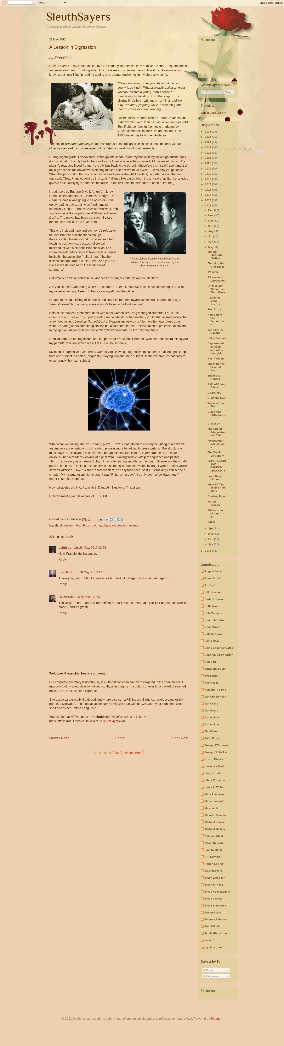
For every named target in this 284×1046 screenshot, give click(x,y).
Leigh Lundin (68, 547)
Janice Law (212, 717)
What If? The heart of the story (216, 488)
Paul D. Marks (214, 849)
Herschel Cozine (215, 689)
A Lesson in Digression (216, 279)
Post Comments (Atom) (128, 752)
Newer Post (59, 738)
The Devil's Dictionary (215, 454)
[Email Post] (100, 519)
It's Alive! (213, 271)
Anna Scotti (212, 578)
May (211, 247)
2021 (208, 157)
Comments (212, 976)
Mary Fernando (214, 801)
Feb (211, 539)
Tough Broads (213, 503)
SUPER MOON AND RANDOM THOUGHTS (216, 465)
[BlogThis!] (111, 519)
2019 (208, 168)
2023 (208, 147)
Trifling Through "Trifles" (214, 255)
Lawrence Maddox (217, 766)
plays (106, 525)
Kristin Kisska (214, 759)
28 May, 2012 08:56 (92, 547)
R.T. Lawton (212, 856)
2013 (208, 200)
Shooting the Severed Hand (216, 367)
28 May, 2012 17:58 (92, 572)
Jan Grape (211, 703)
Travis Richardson (217, 933)
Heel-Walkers (215, 358)
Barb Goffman (214, 599)
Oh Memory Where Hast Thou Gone (216, 289)
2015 (208, 189)
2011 (208, 550)
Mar (211, 533)
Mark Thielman (214, 794)
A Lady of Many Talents (213, 301)
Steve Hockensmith (217, 891)
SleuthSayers (78, 16)
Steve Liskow (213, 898)
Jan (211, 544)
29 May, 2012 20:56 (87, 597)
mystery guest (214, 947)
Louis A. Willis (214, 787)
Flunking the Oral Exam (215, 265)
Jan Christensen (215, 696)
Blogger (216, 1018)
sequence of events (124, 525)
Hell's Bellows (216, 338)
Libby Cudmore (215, 780)
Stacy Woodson (215, 877)
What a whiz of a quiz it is (215, 513)
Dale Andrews (214, 633)
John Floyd (212, 738)
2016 (208, 184)
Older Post (179, 738)
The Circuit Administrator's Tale (216, 432)
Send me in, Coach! (215, 331)
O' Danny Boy (216, 397)
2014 (208, 194)
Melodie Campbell (216, 815)
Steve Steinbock (215, 905)
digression (67, 525)
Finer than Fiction (214, 477)
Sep (211, 226)
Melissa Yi (211, 808)
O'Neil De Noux (214, 842)
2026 (208, 131)
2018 (208, 173)
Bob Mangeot (213, 613)
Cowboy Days (216, 496)
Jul (210, 236)
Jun (211, 241)
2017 (208, 179)
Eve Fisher (212, 675)
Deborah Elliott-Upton (219, 654)
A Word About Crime (216, 386)
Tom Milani (212, 926)
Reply (63, 559)
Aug (211, 231)
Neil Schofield (214, 835)
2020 (208, 163)
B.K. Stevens (213, 592)
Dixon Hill (66, 597)
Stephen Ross (214, 884)
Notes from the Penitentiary (216, 319)
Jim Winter (212, 731)
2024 (208, 142)
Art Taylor (211, 585)
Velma (66, 686)
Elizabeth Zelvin (215, 668)
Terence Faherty (215, 919)
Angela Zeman (214, 571)
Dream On (213, 423)
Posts (209, 970)
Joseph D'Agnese (216, 745)
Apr (211, 528)
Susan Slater (213, 912)
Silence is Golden (213, 377)
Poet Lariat (214, 309)
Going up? (214, 392)
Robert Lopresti (215, 863)
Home (120, 738)
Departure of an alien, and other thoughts (215, 348)
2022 (208, 152)
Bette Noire (212, 606)
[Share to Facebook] (119, 519)
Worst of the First (215, 405)
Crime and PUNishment (216, 415)
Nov (211, 215)
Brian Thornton (215, 619)
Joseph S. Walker (216, 752)
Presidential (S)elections (216, 444)
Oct (211, 220)
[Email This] (108, 519)
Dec (211, 210)
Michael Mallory (215, 828)
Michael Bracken (215, 821)
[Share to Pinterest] (122, 519)
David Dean (212, 640)
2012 (208, 205)
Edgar (211, 521)
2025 (208, 136)
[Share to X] (115, 519)
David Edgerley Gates (219, 647)
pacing (96, 525)
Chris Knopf (212, 626)
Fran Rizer (83, 525)
